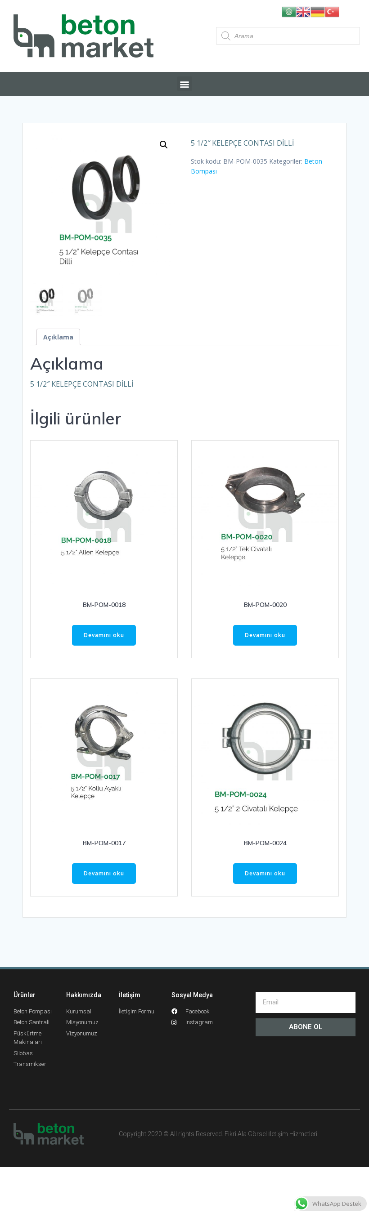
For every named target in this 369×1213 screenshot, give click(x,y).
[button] (184, 83)
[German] (317, 11)
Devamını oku (104, 635)
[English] (303, 11)
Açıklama (58, 337)
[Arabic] (289, 11)
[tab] (58, 337)
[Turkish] (332, 11)
